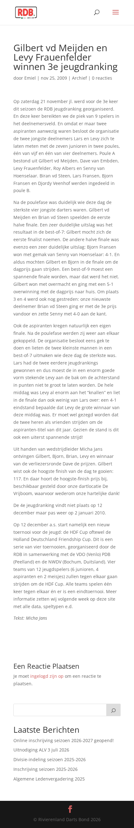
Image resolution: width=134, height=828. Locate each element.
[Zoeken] (113, 710)
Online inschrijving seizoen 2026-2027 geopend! (63, 740)
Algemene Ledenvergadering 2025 (49, 779)
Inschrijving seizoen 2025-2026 (45, 769)
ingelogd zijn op (47, 676)
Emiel (30, 78)
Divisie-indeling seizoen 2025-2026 (49, 759)
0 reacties (102, 78)
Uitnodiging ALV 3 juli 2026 (41, 750)
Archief (79, 78)
